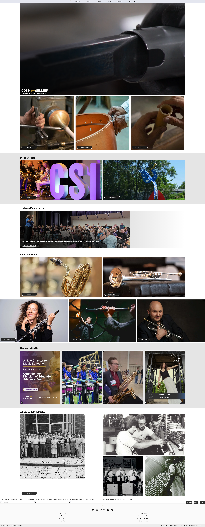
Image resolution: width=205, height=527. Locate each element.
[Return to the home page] (102, 506)
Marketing (74, 502)
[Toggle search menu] (130, 1)
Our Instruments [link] (61, 513)
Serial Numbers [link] (143, 521)
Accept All (202, 502)
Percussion (109, 1)
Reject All (196, 502)
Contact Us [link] (61, 521)
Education (119, 1)
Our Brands (77, 1)
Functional (6, 502)
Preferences (40, 502)
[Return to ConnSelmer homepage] (70, 1)
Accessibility (164, 525)
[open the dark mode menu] (134, 1)
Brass (88, 1)
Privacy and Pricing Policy (194, 525)
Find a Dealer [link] (143, 513)
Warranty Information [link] (143, 518)
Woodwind (98, 1)
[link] (93, 509)
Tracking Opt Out (183, 525)
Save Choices (189, 502)
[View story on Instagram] (40, 377)
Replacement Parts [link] (143, 516)
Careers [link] (61, 518)
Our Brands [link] (61, 516)
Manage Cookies (173, 525)
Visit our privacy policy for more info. (124, 499)
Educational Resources (29, 245)
